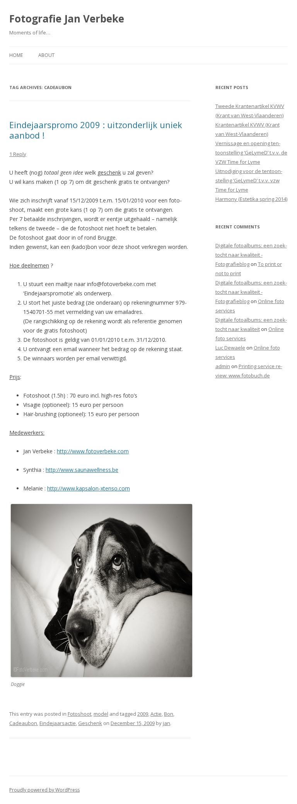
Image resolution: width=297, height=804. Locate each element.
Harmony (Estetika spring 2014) (251, 198)
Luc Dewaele (230, 347)
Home (16, 55)
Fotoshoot (79, 713)
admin (222, 366)
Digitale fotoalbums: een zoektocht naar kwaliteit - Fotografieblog (251, 254)
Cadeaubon (23, 723)
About (46, 55)
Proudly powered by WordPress (44, 790)
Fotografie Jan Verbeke (66, 19)
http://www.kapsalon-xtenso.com (88, 488)
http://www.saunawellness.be (82, 469)
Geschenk (90, 723)
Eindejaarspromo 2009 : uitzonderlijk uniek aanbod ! (95, 130)
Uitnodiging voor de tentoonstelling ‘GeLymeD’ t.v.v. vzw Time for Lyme (248, 180)
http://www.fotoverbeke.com (93, 451)
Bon (168, 713)
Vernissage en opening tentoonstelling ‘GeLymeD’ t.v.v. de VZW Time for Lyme (251, 152)
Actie (156, 713)
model (101, 713)
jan (166, 723)
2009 (142, 713)
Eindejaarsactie (57, 723)
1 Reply (17, 154)
